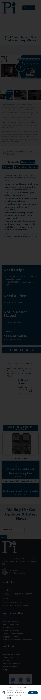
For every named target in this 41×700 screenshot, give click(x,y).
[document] (20, 350)
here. (8, 698)
